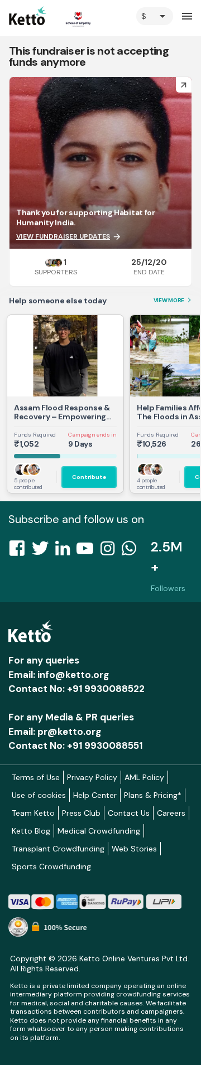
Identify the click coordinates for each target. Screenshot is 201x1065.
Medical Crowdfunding (99, 831)
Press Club (81, 813)
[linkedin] (65, 551)
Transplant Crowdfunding (58, 849)
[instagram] (111, 551)
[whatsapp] (132, 551)
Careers (171, 813)
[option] (154, 16)
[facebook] (20, 551)
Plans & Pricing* (152, 795)
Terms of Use (36, 777)
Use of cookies (39, 795)
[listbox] (154, 16)
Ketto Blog (31, 831)
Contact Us (129, 813)
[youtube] (88, 551)
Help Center (95, 795)
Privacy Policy (92, 777)
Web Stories (134, 849)
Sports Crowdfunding (51, 866)
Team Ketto (33, 813)
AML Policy (144, 777)
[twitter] (43, 551)
